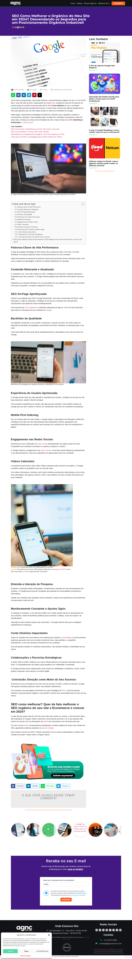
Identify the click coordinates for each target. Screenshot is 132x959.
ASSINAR (66, 900)
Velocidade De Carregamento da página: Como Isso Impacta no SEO (37, 134)
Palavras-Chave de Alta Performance (29, 207)
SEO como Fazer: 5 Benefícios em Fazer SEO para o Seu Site (35, 129)
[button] (49, 935)
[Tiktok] (120, 930)
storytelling (67, 638)
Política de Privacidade (78, 895)
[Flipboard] (116, 930)
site (76, 100)
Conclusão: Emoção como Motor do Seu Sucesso (34, 237)
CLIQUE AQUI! (27, 122)
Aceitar (10, 951)
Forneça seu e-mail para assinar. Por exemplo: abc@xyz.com (59, 888)
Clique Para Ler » (93, 70)
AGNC (70, 120)
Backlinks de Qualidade (24, 214)
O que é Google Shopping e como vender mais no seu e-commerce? (104, 131)
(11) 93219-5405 (110, 940)
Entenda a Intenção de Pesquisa (27, 227)
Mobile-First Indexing (23, 219)
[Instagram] (96, 930)
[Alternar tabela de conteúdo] (82, 204)
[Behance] (106, 930)
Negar (26, 951)
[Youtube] (110, 930)
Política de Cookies (25, 955)
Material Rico (103, 3)
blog (53, 103)
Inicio (73, 3)
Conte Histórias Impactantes (27, 232)
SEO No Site (15, 567)
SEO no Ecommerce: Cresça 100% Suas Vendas (30, 132)
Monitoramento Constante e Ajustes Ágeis (31, 229)
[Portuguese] (20, 27)
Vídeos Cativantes (23, 224)
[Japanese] (18, 27)
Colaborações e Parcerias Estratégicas (30, 234)
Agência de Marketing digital (101, 949)
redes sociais (42, 444)
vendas (26, 571)
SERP (45, 721)
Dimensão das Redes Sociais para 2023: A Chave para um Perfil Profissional (104, 99)
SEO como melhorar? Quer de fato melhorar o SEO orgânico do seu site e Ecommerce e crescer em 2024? (48, 241)
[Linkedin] (103, 930)
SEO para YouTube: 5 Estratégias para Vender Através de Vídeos (36, 137)
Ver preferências (42, 951)
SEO (49, 106)
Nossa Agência (90, 3)
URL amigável (30, 307)
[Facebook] (100, 930)
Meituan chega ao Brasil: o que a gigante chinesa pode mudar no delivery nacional (103, 163)
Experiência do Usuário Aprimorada (28, 217)
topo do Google (48, 728)
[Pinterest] (113, 930)
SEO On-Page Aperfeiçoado (26, 212)
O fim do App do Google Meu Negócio (102, 67)
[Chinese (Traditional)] (13, 27)
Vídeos (79, 3)
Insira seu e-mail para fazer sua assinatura (58, 880)
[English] (15, 27)
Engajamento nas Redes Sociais (27, 222)
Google (49, 310)
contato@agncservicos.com (110, 944)
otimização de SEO (58, 569)
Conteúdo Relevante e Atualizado (27, 209)
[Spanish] (23, 27)
